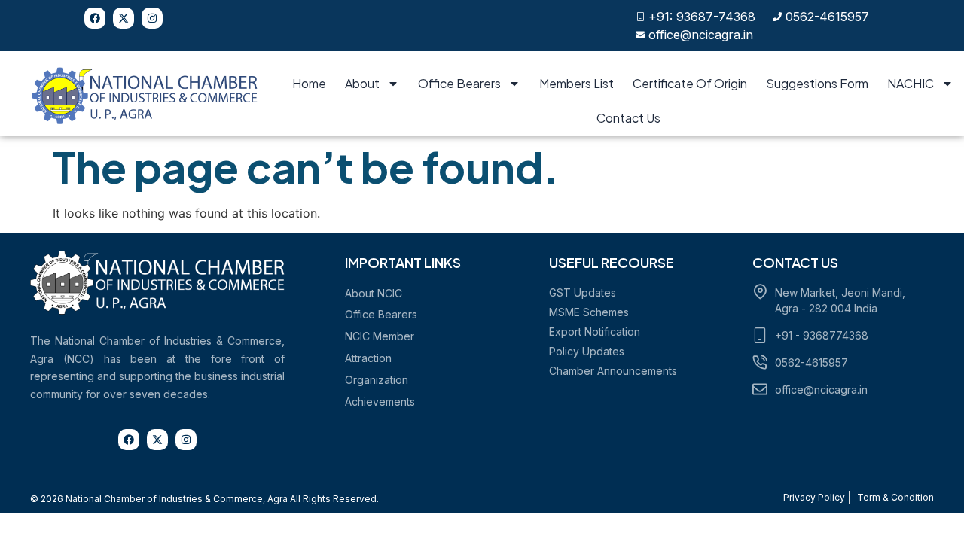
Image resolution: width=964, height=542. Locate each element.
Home (309, 83)
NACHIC (910, 83)
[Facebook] (94, 18)
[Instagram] (152, 18)
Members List (576, 83)
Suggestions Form (817, 83)
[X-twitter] (123, 18)
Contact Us (628, 118)
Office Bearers (459, 83)
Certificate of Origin (690, 83)
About (362, 83)
